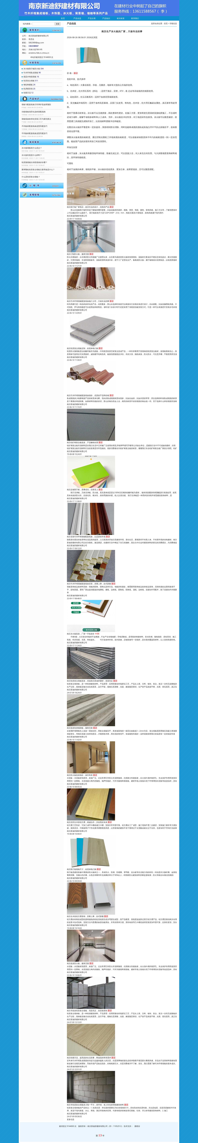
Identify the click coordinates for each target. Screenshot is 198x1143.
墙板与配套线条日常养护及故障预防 (36, 104)
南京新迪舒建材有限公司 (77, 216)
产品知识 (106, 18)
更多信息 (70, 1119)
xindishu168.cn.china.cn (39, 53)
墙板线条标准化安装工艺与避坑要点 (36, 119)
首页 (63, 18)
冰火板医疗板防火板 (31, 68)
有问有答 (121, 18)
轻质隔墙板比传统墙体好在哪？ (34, 162)
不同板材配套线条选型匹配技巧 (34, 126)
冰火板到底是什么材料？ (32, 155)
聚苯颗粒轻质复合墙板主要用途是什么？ (38, 169)
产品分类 (92, 18)
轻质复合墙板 (28, 80)
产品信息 (77, 18)
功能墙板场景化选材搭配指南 (33, 111)
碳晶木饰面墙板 (29, 76)
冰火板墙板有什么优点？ (32, 148)
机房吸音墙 (28, 88)
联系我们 (135, 18)
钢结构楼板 (28, 84)
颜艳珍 (137, 1126)
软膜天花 (27, 92)
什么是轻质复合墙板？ (31, 176)
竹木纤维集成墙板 (30, 72)
